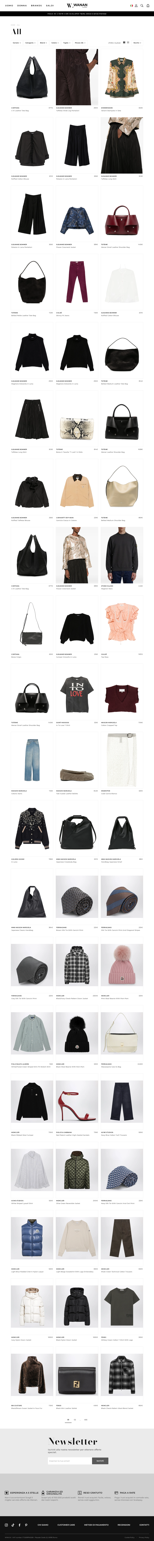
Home (13, 25)
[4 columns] (128, 43)
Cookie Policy (130, 1537)
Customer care (66, 1525)
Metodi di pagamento (96, 1525)
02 (75, 1420)
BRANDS (36, 5)
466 (85, 1420)
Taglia (65, 43)
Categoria (29, 43)
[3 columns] (124, 43)
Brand (42, 43)
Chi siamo (43, 1525)
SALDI (50, 5)
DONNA (22, 5)
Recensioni (124, 1525)
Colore (54, 43)
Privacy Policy (144, 1537)
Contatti (144, 1525)
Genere (16, 43)
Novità (136, 43)
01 (68, 1420)
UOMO (9, 5)
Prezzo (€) (79, 43)
